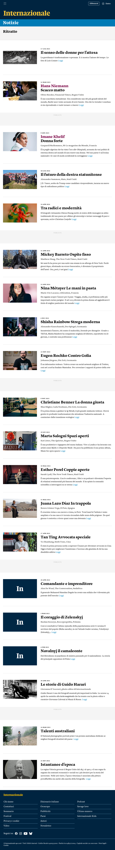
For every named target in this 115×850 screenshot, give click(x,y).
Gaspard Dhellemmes (51, 146)
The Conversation (63, 589)
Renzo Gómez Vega (50, 508)
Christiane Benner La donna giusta (72, 402)
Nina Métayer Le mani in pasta (68, 288)
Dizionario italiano (49, 802)
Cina (68, 542)
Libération (65, 293)
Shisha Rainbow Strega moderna (70, 322)
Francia (93, 146)
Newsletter (45, 826)
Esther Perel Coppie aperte (65, 470)
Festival (7, 816)
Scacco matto (54, 88)
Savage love (83, 807)
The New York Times (66, 259)
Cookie (6, 845)
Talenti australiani (58, 731)
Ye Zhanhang (47, 542)
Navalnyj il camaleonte (61, 651)
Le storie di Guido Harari (63, 685)
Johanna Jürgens (49, 360)
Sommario (9, 811)
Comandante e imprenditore (67, 584)
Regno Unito (78, 95)
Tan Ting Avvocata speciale (66, 537)
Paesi (43, 816)
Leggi (60, 61)
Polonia (77, 622)
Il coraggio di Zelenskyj (62, 617)
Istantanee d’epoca (58, 765)
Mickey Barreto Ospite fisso (66, 255)
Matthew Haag (48, 259)
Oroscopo (45, 807)
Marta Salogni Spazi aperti (65, 436)
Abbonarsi (94, 3)
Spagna (71, 508)
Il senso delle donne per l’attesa (69, 53)
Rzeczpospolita (64, 622)
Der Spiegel (70, 327)
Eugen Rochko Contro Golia (66, 356)
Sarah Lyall (46, 474)
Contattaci (9, 807)
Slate (63, 179)
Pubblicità (45, 811)
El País (63, 508)
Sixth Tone (60, 542)
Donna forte (53, 139)
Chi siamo (8, 802)
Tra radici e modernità (61, 208)
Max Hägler (46, 407)
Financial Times (63, 95)
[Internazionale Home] (14, 795)
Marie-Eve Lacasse (50, 293)
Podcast (81, 802)
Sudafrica (77, 589)
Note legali (102, 843)
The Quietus (57, 441)
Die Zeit (62, 360)
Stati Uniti (72, 179)
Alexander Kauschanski (52, 327)
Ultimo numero (84, 811)
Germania (82, 327)
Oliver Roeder (47, 95)
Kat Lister (45, 441)
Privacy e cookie (11, 821)
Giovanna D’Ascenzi (51, 689)
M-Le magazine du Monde (75, 146)
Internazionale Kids (86, 816)
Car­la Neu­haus (60, 407)
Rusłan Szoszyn (48, 622)
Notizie (11, 23)
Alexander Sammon (50, 179)
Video (6, 826)
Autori (43, 821)
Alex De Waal (47, 589)
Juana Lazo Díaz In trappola (66, 503)
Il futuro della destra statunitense (71, 175)
